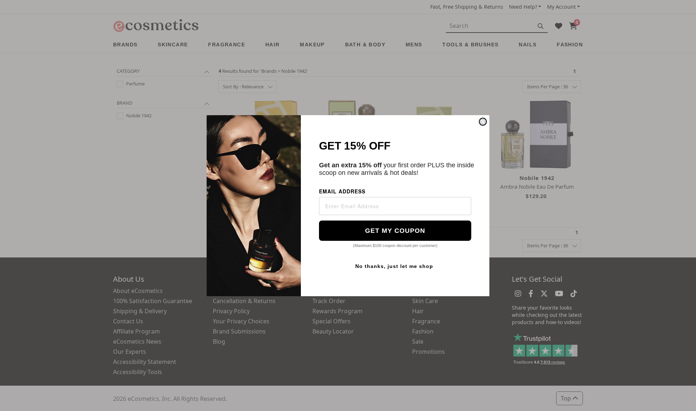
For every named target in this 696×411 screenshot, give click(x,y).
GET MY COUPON (395, 230)
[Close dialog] (482, 121)
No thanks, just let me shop (394, 266)
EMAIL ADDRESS (342, 191)
